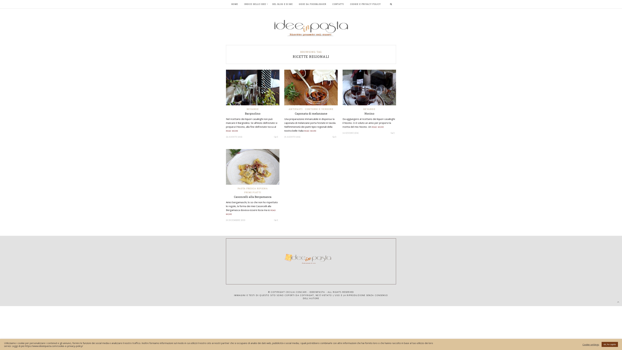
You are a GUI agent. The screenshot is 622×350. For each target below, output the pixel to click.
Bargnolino (252, 113)
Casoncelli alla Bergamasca (252, 197)
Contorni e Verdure (319, 109)
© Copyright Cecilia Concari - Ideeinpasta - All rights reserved (311, 292)
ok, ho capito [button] (610, 344)
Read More (232, 131)
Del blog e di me (282, 4)
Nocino (369, 113)
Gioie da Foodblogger (312, 4)
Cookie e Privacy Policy (365, 4)
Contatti (338, 4)
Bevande (253, 109)
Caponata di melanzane (311, 113)
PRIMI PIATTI (252, 192)
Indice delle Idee (255, 4)
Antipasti (296, 109)
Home (234, 4)
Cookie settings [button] (590, 344)
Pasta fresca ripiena (253, 188)
